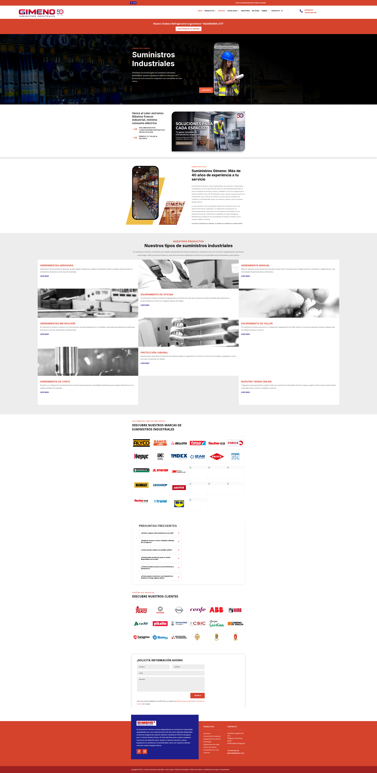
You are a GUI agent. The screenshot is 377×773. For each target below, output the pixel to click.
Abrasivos (207, 733)
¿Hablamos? (206, 90)
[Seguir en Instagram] (135, 2)
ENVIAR (197, 695)
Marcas (221, 11)
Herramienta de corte (211, 750)
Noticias (255, 11)
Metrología (207, 742)
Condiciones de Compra (211, 769)
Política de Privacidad (181, 769)
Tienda (264, 11)
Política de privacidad (183, 701)
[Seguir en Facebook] (131, 2)
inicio (200, 11)
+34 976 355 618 (310, 12)
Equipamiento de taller (212, 744)
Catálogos (232, 11)
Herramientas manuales (212, 736)
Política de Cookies (196, 769)
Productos (209, 11)
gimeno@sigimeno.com (235, 753)
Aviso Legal (169, 769)
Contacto (275, 11)
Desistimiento (224, 769)
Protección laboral (210, 747)
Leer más (44, 276)
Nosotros (245, 11)
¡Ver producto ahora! (188, 29)
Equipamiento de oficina (212, 739)
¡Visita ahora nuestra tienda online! (251, 3)
